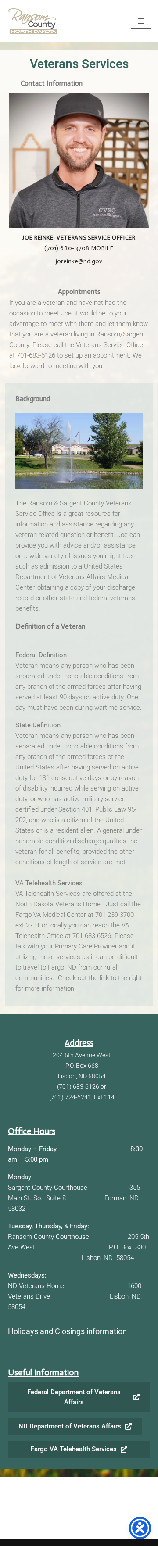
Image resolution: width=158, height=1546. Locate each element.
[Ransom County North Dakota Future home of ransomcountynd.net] (33, 21)
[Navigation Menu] (141, 21)
